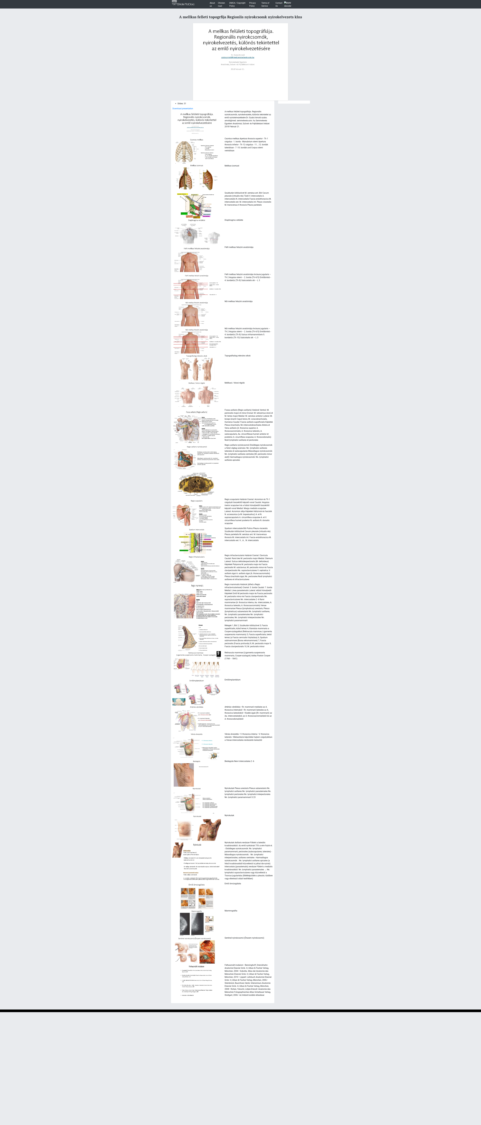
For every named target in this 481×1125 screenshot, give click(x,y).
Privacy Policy (252, 4)
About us (212, 4)
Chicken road (221, 4)
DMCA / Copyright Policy (237, 4)
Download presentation (182, 108)
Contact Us (278, 4)
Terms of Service (265, 4)
